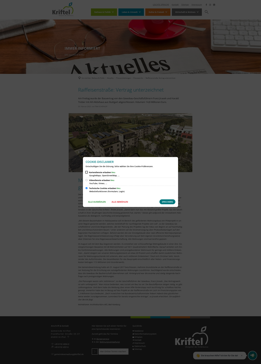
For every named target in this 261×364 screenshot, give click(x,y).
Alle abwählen (120, 201)
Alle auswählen (97, 201)
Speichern (167, 201)
